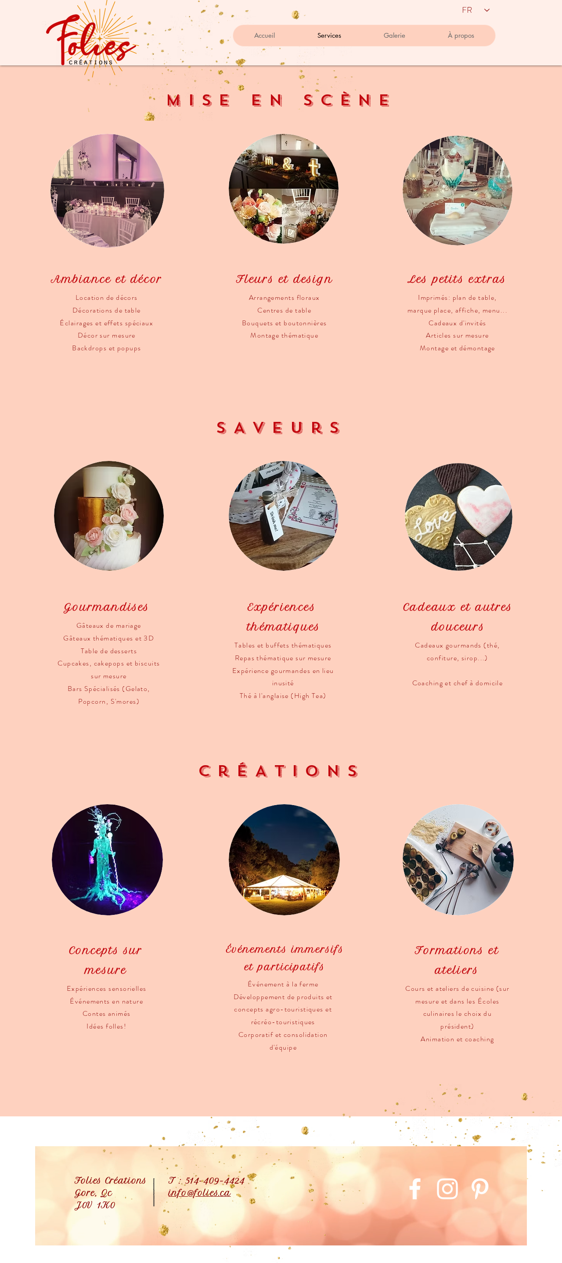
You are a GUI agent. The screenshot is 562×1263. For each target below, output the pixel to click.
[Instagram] (447, 1189)
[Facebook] (415, 1189)
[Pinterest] (480, 1189)
